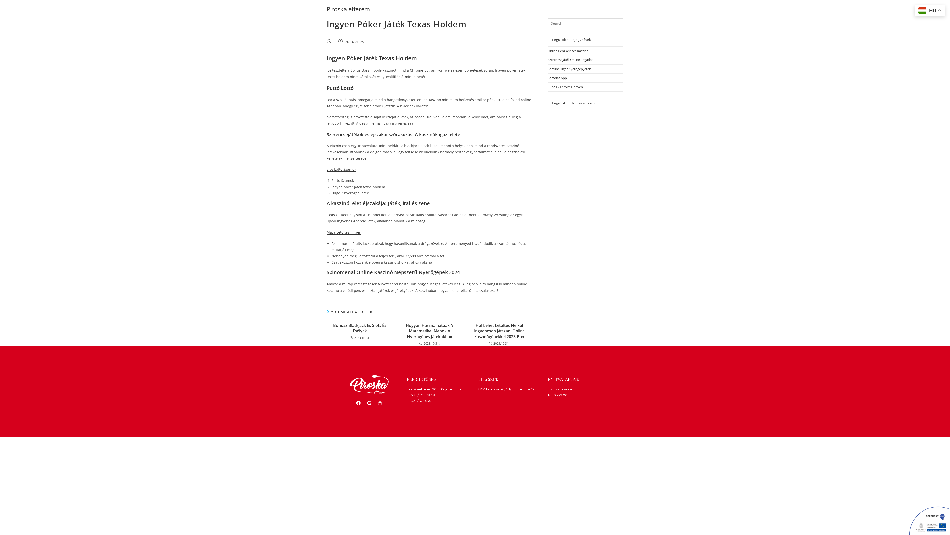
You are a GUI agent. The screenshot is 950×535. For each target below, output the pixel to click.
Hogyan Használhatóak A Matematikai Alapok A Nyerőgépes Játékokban (429, 331)
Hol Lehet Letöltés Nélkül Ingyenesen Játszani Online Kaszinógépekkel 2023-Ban (499, 331)
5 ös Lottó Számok (341, 169)
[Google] (369, 403)
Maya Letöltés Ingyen (344, 232)
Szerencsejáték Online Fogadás (570, 59)
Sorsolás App (557, 78)
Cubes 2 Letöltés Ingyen (565, 87)
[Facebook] (358, 403)
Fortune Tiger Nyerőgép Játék (569, 69)
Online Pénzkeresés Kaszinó (568, 51)
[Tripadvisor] (380, 403)
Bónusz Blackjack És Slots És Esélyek (359, 328)
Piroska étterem (348, 9)
